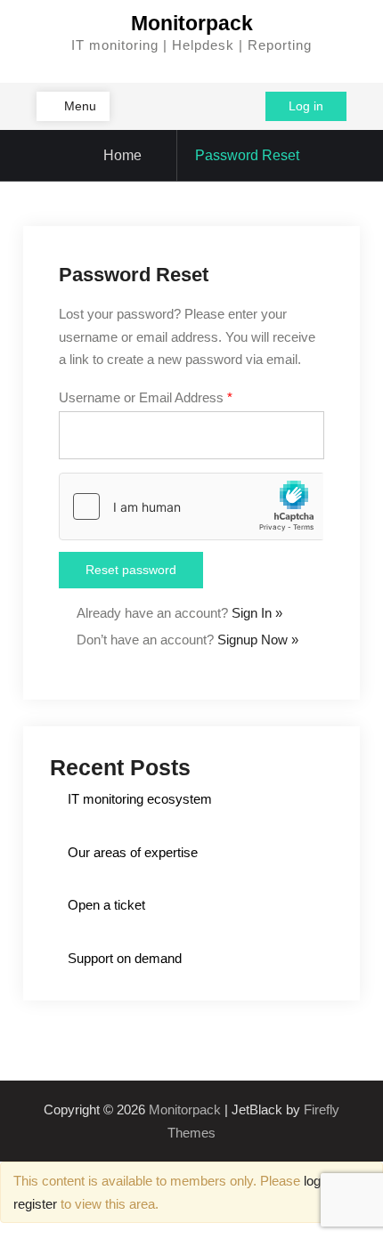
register (35, 1203)
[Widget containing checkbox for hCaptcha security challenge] (191, 506)
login (317, 1180)
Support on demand (125, 958)
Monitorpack (192, 23)
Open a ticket (106, 904)
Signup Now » (257, 639)
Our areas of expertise (133, 852)
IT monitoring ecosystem (140, 798)
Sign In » (257, 612)
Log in (306, 106)
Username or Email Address (145, 397)
